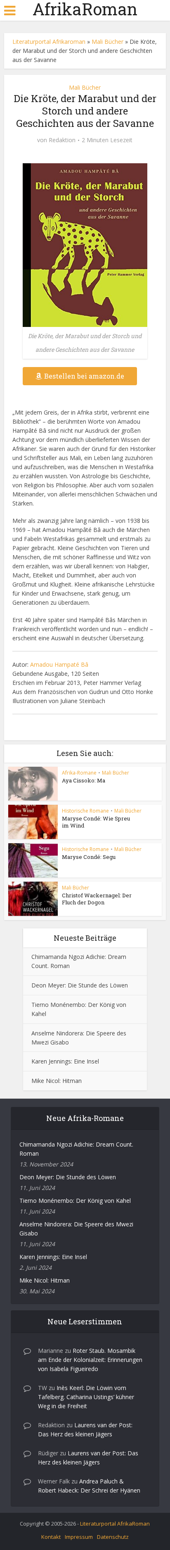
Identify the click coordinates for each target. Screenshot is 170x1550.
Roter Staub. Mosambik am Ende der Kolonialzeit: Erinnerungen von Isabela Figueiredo (90, 1360)
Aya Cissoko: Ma (83, 780)
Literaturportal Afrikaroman (48, 41)
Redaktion (62, 140)
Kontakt (51, 1536)
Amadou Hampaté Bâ (59, 664)
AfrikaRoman (85, 9)
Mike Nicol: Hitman (56, 1081)
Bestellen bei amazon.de (84, 376)
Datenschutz (113, 1536)
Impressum (79, 1536)
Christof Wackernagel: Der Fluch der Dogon (97, 899)
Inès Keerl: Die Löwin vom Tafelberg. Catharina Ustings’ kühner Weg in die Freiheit (86, 1397)
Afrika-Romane (79, 772)
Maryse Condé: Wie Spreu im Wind (96, 822)
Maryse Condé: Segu (89, 857)
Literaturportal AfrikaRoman (115, 1523)
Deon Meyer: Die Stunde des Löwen (79, 985)
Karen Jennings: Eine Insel (65, 1061)
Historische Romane (85, 810)
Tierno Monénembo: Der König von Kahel (75, 1200)
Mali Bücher (107, 41)
